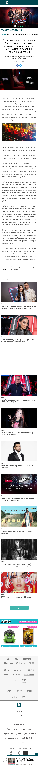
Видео (9, 34)
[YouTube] (25, 752)
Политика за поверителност (19, 729)
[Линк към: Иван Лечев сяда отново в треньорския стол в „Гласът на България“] (19, 391)
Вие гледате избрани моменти (24, 764)
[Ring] (31, 663)
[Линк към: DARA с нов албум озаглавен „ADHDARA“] (19, 588)
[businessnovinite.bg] (31, 670)
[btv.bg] (9, 659)
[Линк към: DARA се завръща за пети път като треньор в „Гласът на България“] (19, 424)
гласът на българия (26, 267)
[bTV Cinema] (27, 659)
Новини (3, 34)
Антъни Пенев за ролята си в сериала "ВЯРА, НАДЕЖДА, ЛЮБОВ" (26, 760)
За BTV (19, 711)
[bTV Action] (8, 663)
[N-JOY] (8, 691)
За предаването (18, 34)
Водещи (27, 34)
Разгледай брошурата (28, 621)
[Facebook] (11, 752)
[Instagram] (18, 752)
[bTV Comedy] (17, 659)
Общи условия (19, 742)
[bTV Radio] (19, 691)
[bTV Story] (20, 663)
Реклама (19, 716)
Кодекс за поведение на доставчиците (19, 733)
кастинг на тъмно (13, 269)
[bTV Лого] (19, 705)
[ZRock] (24, 697)
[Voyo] (6, 674)
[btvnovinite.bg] (18, 670)
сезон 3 (9, 267)
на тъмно (16, 267)
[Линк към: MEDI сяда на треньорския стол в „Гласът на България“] (19, 457)
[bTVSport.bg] (29, 674)
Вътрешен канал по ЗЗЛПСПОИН (19, 738)
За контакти (19, 725)
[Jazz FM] (29, 691)
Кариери (19, 720)
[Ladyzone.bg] (16, 674)
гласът (4, 269)
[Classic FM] (15, 696)
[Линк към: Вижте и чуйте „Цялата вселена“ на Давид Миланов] (19, 522)
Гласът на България (11, 30)
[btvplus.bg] (6, 670)
